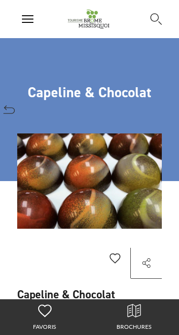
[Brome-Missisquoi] (88, 19)
